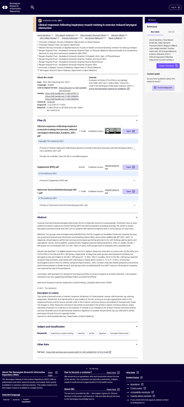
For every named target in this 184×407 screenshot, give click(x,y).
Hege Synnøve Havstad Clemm (93, 35)
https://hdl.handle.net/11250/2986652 (62, 96)
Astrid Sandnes (43, 35)
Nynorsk (16, 400)
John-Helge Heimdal (48, 38)
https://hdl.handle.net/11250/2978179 (62, 93)
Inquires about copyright (141, 396)
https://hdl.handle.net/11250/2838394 (62, 99)
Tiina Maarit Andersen (64, 35)
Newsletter (135, 384)
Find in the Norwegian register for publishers (107, 89)
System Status (132, 377)
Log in (173, 7)
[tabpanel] (163, 49)
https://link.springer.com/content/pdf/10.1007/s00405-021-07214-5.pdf (77, 352)
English (26, 399)
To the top (93, 369)
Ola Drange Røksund (93, 38)
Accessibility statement (140, 392)
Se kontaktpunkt (165, 88)
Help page (130, 372)
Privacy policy (136, 388)
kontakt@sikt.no (138, 403)
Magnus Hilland (118, 35)
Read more (50, 373)
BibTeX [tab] (172, 32)
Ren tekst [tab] (155, 32)
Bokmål (6, 400)
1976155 (51, 102)
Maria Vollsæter (115, 38)
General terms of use (112, 167)
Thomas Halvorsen (70, 38)
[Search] (32, 7)
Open (128, 131)
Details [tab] (152, 20)
